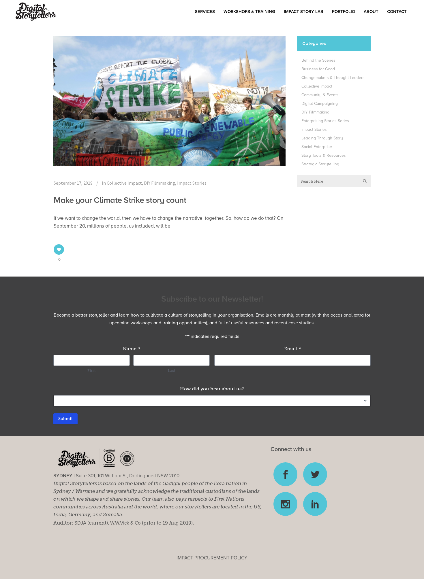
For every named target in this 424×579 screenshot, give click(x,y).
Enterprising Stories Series (325, 120)
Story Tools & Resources (323, 155)
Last (171, 370)
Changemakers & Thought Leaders (333, 77)
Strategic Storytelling (320, 164)
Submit (65, 418)
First (91, 370)
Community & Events (320, 94)
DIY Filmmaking (159, 183)
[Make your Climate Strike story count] (169, 101)
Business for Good (318, 69)
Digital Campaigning (319, 103)
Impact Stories (192, 183)
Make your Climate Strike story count (120, 200)
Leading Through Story (322, 138)
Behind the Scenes (318, 60)
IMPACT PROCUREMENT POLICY (212, 558)
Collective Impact (124, 183)
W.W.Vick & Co (125, 523)
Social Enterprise (316, 146)
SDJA (80, 523)
